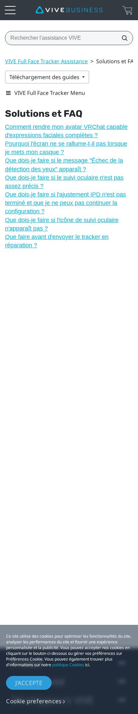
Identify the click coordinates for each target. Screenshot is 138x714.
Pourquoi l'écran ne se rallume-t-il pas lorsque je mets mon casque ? (66, 147)
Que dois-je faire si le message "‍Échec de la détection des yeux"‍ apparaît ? (64, 164)
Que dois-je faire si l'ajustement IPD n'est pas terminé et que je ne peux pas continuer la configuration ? (65, 203)
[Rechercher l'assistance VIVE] (123, 38)
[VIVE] (69, 10)
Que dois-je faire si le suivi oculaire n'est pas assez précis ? (64, 181)
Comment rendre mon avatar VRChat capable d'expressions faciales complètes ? (66, 131)
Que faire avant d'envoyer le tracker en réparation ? (57, 241)
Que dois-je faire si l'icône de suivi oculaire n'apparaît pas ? (62, 224)
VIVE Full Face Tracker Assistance (46, 61)
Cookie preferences (34, 701)
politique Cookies (68, 665)
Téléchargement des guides (45, 77)
